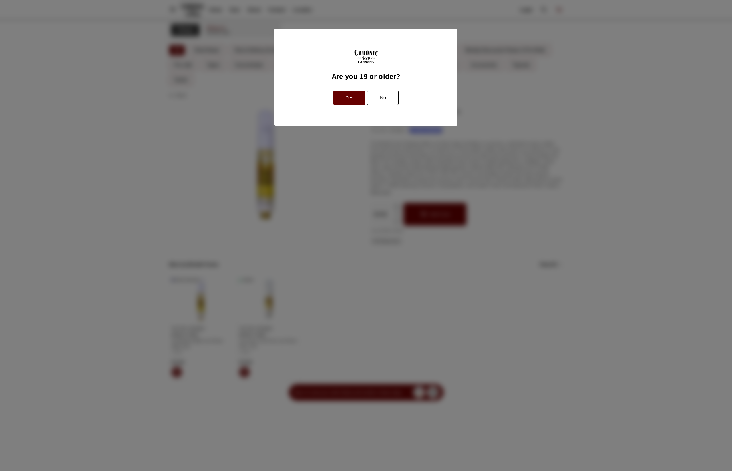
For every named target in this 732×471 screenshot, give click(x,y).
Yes (349, 97)
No (383, 97)
